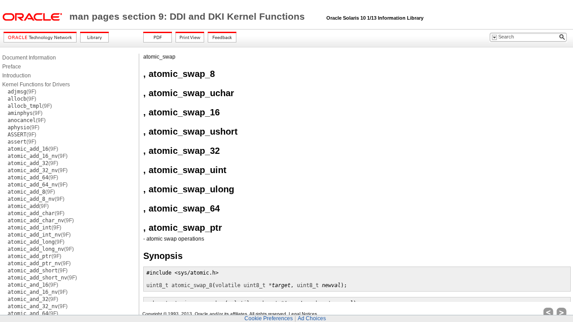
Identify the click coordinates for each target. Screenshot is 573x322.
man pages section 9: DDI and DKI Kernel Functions (188, 16)
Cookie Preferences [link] (268, 318)
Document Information (29, 58)
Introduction (16, 75)
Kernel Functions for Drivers (36, 84)
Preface (11, 67)
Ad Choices (312, 318)
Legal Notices (303, 313)
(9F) (22, 92)
